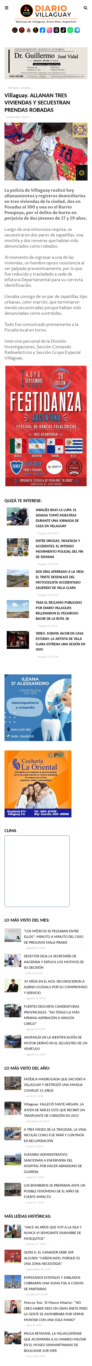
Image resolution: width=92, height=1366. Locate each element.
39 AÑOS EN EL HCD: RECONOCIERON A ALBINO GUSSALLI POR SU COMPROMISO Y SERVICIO (55, 987)
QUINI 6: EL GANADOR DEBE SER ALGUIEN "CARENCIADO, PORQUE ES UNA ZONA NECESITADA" (52, 1258)
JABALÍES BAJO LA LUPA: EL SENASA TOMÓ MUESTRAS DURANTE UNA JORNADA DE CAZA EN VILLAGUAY (57, 518)
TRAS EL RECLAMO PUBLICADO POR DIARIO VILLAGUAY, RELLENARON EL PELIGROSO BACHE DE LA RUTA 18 (59, 611)
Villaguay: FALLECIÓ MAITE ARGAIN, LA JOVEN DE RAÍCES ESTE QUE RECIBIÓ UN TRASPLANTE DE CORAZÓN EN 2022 (54, 1110)
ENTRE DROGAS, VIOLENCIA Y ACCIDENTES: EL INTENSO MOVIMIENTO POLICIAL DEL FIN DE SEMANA (59, 549)
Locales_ (26, 88)
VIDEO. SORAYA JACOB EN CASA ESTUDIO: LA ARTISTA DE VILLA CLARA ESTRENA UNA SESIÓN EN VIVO (60, 642)
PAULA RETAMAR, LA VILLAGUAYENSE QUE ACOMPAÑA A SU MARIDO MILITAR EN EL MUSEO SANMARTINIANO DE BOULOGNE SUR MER (55, 1342)
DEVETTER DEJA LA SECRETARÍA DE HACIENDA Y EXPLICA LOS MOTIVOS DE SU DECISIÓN (54, 962)
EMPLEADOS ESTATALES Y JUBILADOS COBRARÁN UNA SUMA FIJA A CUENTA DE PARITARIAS (54, 1283)
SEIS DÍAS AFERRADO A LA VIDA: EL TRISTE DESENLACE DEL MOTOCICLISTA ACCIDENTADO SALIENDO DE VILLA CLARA (60, 580)
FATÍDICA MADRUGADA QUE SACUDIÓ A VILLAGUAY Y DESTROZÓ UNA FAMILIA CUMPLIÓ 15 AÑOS (55, 1085)
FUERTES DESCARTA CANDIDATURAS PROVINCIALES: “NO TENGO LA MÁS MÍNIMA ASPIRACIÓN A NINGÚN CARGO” (51, 1015)
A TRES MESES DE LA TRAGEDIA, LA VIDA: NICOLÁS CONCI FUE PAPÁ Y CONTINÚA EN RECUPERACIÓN (55, 1135)
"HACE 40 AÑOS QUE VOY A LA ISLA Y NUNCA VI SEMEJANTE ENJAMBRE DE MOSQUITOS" (53, 1233)
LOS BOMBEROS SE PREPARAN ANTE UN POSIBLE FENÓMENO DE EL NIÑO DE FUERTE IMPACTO (54, 1191)
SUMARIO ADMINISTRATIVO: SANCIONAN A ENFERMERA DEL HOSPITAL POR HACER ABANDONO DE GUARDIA (53, 1163)
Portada (13, 88)
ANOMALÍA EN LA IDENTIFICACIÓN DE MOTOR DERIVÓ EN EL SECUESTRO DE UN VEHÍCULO (55, 1043)
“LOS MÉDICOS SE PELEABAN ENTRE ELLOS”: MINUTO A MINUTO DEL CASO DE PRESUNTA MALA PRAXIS (53, 937)
